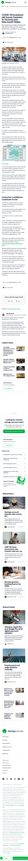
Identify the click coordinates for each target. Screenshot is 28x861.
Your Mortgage (5, 845)
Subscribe (9, 388)
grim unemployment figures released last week (12, 243)
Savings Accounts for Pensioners (12, 476)
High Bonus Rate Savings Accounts (10, 459)
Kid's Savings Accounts (9, 463)
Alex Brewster (10, 313)
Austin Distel (9, 63)
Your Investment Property (15, 845)
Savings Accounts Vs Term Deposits (10, 472)
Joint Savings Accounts (10, 467)
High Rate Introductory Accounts (12, 454)
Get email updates (9, 42)
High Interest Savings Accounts (14, 431)
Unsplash (16, 63)
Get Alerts (9, 445)
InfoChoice (21, 843)
